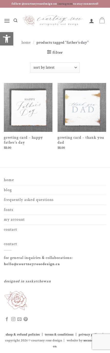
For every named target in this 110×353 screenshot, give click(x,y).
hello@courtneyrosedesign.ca (32, 264)
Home (26, 42)
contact (10, 229)
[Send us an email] (19, 319)
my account (14, 219)
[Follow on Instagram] (13, 319)
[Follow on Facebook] (7, 319)
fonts (8, 209)
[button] (7, 20)
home (9, 180)
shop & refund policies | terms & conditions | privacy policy (54, 334)
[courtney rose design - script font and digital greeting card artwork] (53, 21)
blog (8, 190)
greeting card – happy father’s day (23, 140)
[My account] (91, 20)
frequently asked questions (29, 199)
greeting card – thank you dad (81, 140)
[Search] (15, 20)
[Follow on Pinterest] (26, 319)
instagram (65, 4)
